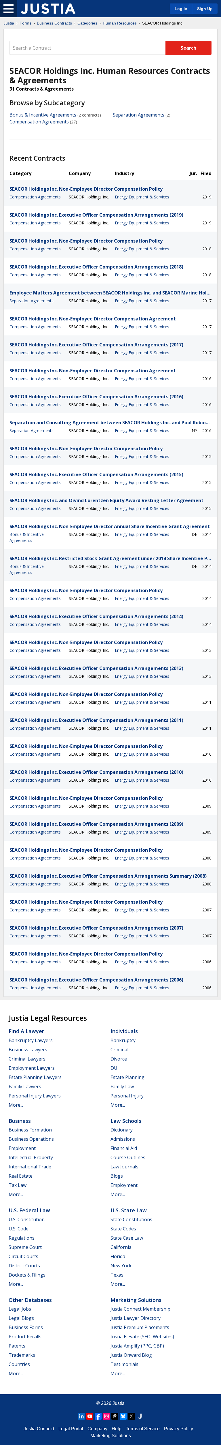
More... (16, 1105)
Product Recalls (25, 1336)
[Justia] (48, 8)
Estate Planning (127, 1077)
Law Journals (124, 1166)
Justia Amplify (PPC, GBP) (137, 1346)
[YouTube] (89, 1416)
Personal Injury (127, 1096)
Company (97, 1428)
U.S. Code (18, 1229)
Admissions (122, 1139)
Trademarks (22, 1355)
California (121, 1247)
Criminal (119, 1049)
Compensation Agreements (39, 122)
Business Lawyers (28, 1049)
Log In (181, 8)
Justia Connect (39, 1428)
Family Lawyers (25, 1086)
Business (20, 1120)
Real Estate (21, 1176)
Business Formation (30, 1130)
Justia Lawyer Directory (135, 1318)
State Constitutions (131, 1219)
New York (121, 1265)
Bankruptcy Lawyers (31, 1040)
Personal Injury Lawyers (35, 1096)
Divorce (118, 1059)
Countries (19, 1364)
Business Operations (31, 1139)
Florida (117, 1256)
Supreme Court (25, 1247)
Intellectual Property (31, 1157)
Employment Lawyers (32, 1068)
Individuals (124, 1031)
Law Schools (125, 1120)
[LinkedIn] (81, 1416)
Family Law (122, 1086)
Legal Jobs (20, 1309)
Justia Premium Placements (139, 1327)
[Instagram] (106, 1416)
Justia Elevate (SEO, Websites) (142, 1336)
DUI (114, 1068)
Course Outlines (127, 1157)
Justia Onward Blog (131, 1355)
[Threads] (114, 1416)
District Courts (24, 1265)
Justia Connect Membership (140, 1309)
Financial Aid (123, 1148)
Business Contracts (54, 23)
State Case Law (126, 1238)
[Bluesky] (123, 1416)
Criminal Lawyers (27, 1059)
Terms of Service (143, 1428)
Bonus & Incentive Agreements (42, 115)
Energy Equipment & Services (142, 197)
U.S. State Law (128, 1210)
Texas (116, 1275)
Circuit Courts (23, 1256)
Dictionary (121, 1130)
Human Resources (120, 23)
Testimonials (124, 1364)
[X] (131, 1416)
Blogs (116, 1176)
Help (116, 1428)
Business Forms (26, 1327)
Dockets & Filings (27, 1275)
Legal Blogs (21, 1318)
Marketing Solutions (135, 1299)
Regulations (22, 1238)
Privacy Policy (178, 1428)
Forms (25, 23)
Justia (8, 23)
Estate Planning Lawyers (35, 1077)
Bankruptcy (123, 1040)
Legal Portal (70, 1428)
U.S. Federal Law (29, 1210)
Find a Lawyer (26, 1031)
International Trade (30, 1166)
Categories (87, 23)
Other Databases (30, 1299)
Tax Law (17, 1185)
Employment (22, 1148)
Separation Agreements (138, 115)
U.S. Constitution (27, 1219)
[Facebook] (98, 1416)
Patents (17, 1346)
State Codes (123, 1229)
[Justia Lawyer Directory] (139, 1416)
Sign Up (205, 8)
